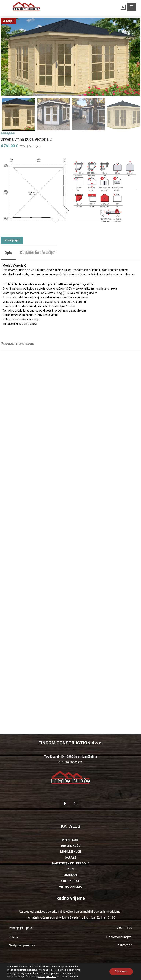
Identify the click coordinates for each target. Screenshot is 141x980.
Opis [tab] (8, 252)
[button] (131, 7)
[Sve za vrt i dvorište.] (26, 6)
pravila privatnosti (46, 976)
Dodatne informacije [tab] (37, 252)
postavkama (68, 973)
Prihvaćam (121, 971)
